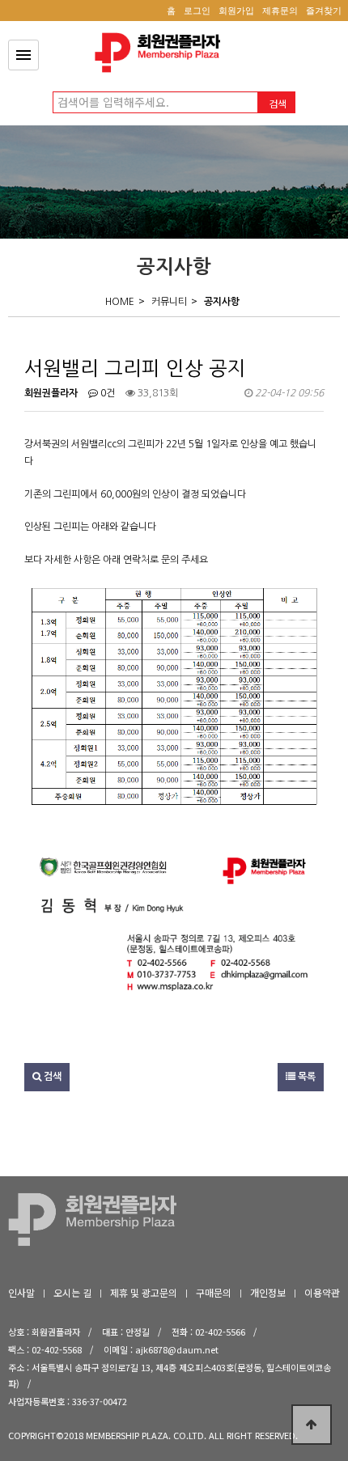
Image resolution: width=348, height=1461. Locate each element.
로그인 (197, 10)
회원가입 (236, 10)
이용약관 (322, 1292)
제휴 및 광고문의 (143, 1292)
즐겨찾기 (324, 10)
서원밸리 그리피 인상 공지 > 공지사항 (162, 52)
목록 (305, 1077)
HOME (119, 302)
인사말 (21, 1292)
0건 (106, 393)
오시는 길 (72, 1292)
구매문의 (213, 1292)
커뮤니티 (169, 302)
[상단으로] (311, 1424)
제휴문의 (280, 10)
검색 (51, 1077)
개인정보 (268, 1292)
